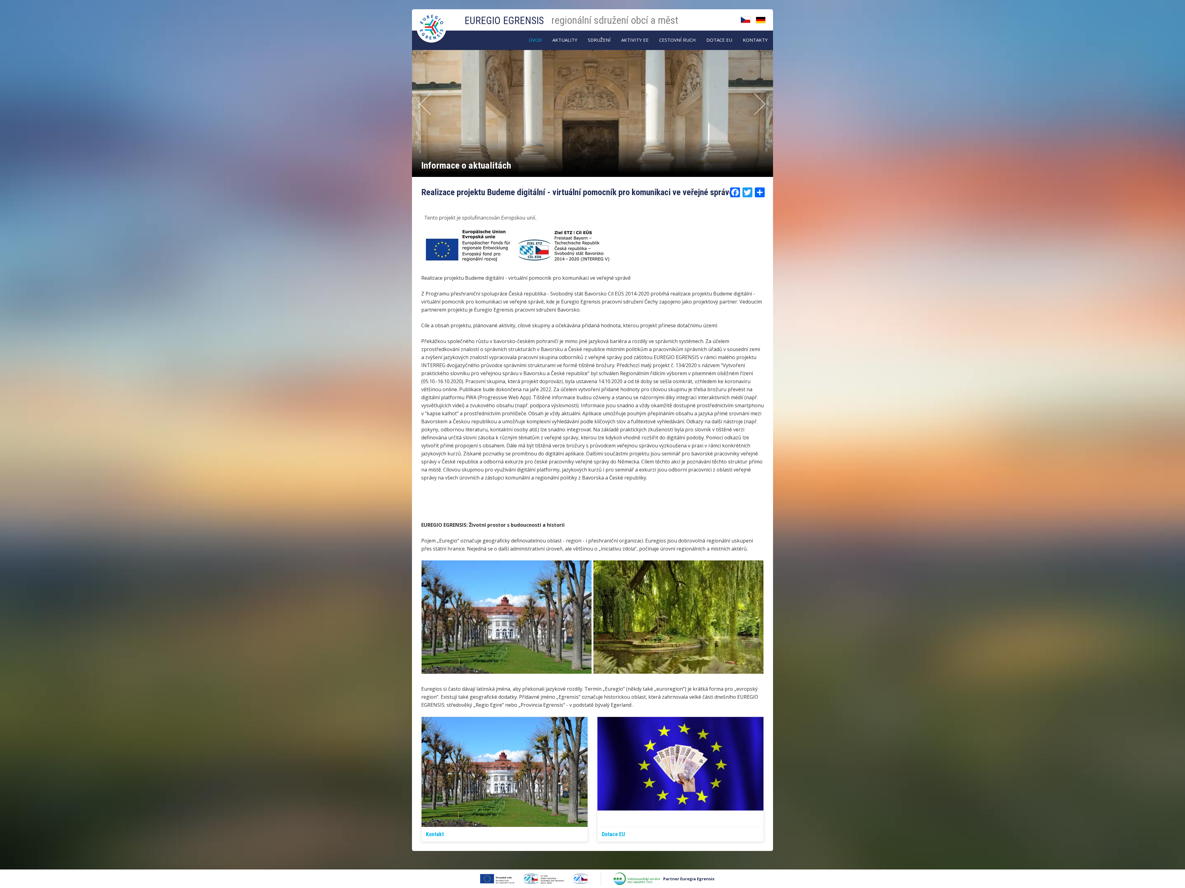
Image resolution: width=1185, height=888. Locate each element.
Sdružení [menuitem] (599, 40)
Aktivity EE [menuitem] (635, 40)
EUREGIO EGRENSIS (504, 21)
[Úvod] (432, 21)
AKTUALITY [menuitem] (564, 40)
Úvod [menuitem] (535, 40)
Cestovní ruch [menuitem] (677, 40)
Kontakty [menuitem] (755, 40)
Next (757, 104)
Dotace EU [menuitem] (719, 40)
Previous (422, 104)
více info (748, 166)
